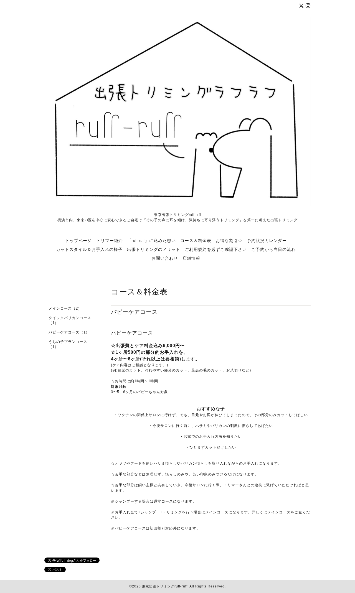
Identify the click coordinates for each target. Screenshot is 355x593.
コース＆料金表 (195, 240)
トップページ (78, 240)
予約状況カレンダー (267, 240)
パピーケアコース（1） (69, 332)
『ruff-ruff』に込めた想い (151, 240)
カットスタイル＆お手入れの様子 (89, 249)
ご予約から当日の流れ (273, 249)
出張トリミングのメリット (153, 249)
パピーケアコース (132, 333)
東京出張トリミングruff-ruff (164, 586)
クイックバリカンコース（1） (70, 320)
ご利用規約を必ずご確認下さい (216, 249)
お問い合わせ (164, 258)
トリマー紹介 (109, 240)
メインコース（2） (65, 308)
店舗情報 (191, 258)
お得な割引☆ (229, 240)
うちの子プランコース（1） (68, 344)
